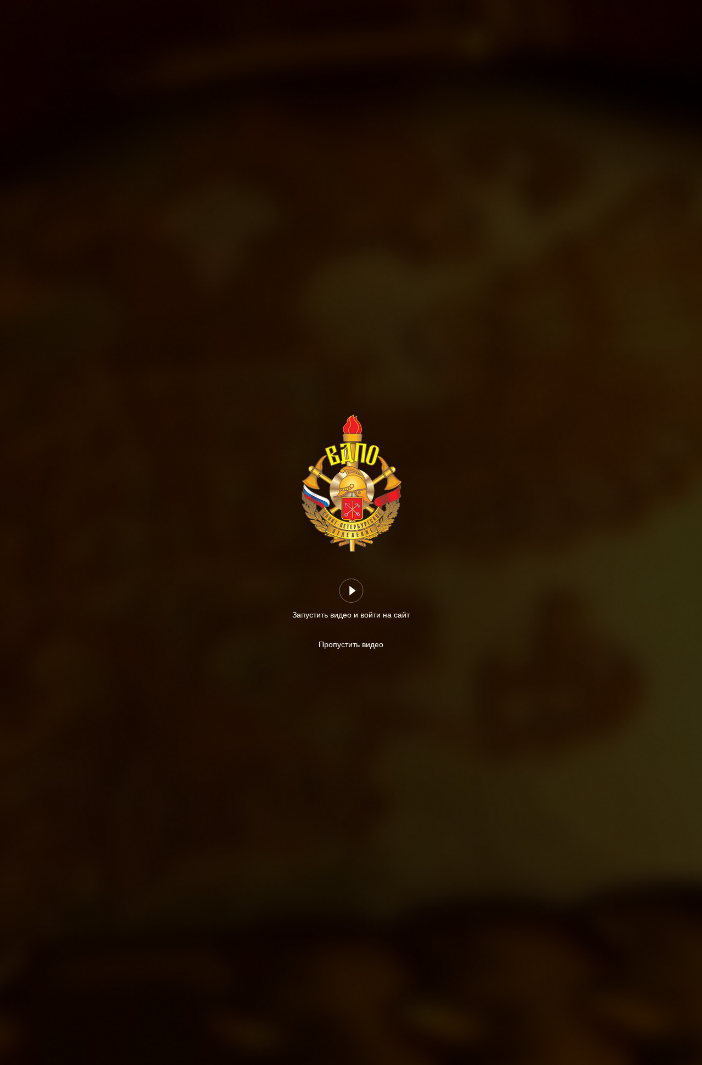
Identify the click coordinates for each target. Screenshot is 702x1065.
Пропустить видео (351, 644)
